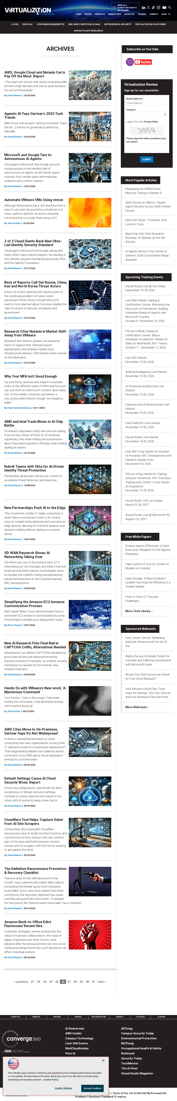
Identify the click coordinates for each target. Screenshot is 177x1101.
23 (44, 981)
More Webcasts (136, 707)
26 (62, 981)
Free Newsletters (99, 1017)
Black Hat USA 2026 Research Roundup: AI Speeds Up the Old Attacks (145, 238)
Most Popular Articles (141, 180)
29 (81, 981)
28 (75, 981)
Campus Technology (79, 1038)
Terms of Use (120, 1093)
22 (38, 981)
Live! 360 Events (76, 1043)
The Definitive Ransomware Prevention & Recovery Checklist (35, 871)
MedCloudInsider (77, 1048)
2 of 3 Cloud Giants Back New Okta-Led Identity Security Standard (33, 243)
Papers (88, 14)
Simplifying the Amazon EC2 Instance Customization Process (34, 604)
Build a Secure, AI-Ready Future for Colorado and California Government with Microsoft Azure (148, 660)
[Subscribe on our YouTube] (137, 65)
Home (78, 14)
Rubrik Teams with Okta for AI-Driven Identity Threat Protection (34, 468)
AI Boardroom (74, 1028)
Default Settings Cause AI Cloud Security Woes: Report (30, 780)
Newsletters (114, 14)
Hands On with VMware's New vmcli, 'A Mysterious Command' (35, 690)
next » (102, 981)
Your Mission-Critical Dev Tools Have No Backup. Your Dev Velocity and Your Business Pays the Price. (148, 693)
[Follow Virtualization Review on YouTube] (164, 7)
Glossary (161, 1017)
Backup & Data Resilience (88, 31)
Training (142, 14)
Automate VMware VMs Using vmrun (33, 200)
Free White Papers (138, 536)
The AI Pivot (129, 1068)
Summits (154, 14)
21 (32, 981)
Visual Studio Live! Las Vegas (143, 500)
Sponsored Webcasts (140, 629)
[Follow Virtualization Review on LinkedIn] (143, 8)
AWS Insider (73, 1033)
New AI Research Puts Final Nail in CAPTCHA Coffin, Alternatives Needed (35, 645)
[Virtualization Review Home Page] (29, 12)
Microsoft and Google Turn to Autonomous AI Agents (28, 157)
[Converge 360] (21, 1039)
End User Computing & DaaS (84, 24)
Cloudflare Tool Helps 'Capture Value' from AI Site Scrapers (33, 822)
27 (69, 981)
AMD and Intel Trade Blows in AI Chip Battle (33, 424)
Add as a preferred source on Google (127, 7)
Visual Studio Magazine (137, 1073)
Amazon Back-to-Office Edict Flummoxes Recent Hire (27, 924)
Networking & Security (117, 24)
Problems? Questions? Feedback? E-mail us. (101, 1096)
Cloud (14, 24)
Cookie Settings (63, 1088)
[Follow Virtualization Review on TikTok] (153, 8)
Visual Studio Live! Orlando (142, 437)
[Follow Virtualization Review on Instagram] (158, 8)
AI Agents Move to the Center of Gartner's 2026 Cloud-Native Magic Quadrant (147, 255)
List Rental (140, 1017)
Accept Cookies (92, 1088)
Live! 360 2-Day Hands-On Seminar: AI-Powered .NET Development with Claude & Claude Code (148, 455)
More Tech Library (138, 611)
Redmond (127, 1053)
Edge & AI (27, 24)
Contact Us (15, 1017)
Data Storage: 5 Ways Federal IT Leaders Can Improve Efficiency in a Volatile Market (147, 582)
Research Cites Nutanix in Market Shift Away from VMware (35, 333)
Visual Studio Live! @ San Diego (145, 286)
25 (56, 981)
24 (50, 981)
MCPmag (127, 1043)
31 (93, 981)
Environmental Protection (139, 1038)
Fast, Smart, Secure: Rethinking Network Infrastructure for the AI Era (146, 642)
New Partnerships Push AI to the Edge (34, 508)
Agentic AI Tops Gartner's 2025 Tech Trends (33, 116)
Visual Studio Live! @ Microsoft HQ (147, 515)
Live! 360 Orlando (136, 357)
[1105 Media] (16, 1051)
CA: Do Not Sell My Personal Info (147, 1093)
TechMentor (129, 1063)
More (164, 14)
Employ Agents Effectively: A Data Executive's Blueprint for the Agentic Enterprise (148, 550)
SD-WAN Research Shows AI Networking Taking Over (27, 555)
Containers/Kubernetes (50, 24)
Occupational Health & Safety (141, 1048)
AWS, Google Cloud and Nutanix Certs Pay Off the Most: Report (34, 74)
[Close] (103, 1060)
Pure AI (70, 1053)
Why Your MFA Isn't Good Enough (30, 376)
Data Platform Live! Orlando (142, 423)
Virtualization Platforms (150, 24)
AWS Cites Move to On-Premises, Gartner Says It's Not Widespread (31, 731)
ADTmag (126, 1028)
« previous (21, 981)
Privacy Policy (151, 122)
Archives (57, 1017)
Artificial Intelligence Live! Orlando (146, 372)
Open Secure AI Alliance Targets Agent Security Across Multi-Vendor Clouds (148, 206)
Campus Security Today (137, 1033)
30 (87, 981)
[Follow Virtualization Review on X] (148, 7)
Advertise (129, 14)
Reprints (119, 1017)
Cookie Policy (50, 1079)
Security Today (131, 1058)
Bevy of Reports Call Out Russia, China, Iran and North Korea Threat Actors (35, 284)
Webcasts (100, 14)
